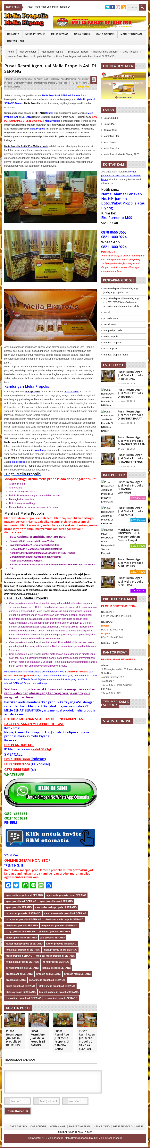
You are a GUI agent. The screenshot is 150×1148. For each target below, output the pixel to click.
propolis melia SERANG (77, 974)
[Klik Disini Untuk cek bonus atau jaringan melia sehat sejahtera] (125, 87)
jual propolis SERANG (52, 937)
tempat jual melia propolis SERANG (59, 992)
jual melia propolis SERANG (54, 931)
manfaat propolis (112, 342)
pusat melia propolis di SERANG (47, 980)
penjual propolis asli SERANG (22, 968)
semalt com (110, 324)
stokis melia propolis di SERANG (57, 986)
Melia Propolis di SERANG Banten (61, 95)
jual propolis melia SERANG (21, 937)
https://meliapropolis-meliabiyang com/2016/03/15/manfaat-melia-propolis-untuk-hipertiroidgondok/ (121, 302)
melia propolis (32, 391)
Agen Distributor (27, 51)
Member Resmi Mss (18, 56)
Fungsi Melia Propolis (22, 473)
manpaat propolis (113, 330)
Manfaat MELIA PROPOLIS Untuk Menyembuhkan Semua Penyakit (129, 535)
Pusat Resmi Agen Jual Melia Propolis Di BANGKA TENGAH (131, 458)
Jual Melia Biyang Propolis (108, 1138)
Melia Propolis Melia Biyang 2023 (121, 154)
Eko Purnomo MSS (23, 79)
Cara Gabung (105, 34)
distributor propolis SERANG (22, 925)
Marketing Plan (131, 34)
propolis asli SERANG (48, 974)
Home (10, 51)
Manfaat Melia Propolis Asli (19, 675)
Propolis (79, 154)
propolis (62, 162)
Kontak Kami (15, 41)
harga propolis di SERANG (20, 931)
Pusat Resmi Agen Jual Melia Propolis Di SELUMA (130, 581)
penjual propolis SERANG (56, 968)
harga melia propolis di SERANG (59, 925)
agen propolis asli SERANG (21, 901)
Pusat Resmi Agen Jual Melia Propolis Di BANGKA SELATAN (87, 1040)
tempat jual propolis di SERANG (23, 998)
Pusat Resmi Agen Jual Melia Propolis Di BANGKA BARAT (63, 1040)
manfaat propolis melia (116, 354)
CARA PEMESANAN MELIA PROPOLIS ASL (33, 724)
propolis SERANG (16, 980)
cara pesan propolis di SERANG (23, 919)
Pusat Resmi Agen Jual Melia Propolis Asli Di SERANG (50, 68)
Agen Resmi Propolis (52, 51)
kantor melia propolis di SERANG (24, 943)
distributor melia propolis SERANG (64, 919)
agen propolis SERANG (19, 907)
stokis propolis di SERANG (21, 992)
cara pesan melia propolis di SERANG (65, 913)
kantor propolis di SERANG (61, 943)
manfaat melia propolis (105, 51)
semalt (107, 312)
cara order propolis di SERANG (23, 913)
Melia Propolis (35, 34)
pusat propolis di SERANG (20, 986)
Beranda (13, 34)
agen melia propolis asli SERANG (24, 895)
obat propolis (110, 348)
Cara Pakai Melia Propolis (26, 598)
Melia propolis (11, 458)
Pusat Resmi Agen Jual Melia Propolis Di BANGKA (38, 1038)
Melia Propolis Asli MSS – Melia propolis (26, 146)
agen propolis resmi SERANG (56, 901)
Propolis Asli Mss (42, 56)
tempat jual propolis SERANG (61, 998)
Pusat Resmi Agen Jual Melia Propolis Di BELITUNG (14, 1038)
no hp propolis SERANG (56, 962)
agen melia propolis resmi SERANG (66, 895)
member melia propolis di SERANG (55, 955)
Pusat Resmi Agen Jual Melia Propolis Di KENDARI (130, 511)
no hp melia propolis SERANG (22, 962)
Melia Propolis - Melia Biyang (63, 1138)
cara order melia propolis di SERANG (56, 907)
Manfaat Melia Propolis (24, 513)
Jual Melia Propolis (77, 671)
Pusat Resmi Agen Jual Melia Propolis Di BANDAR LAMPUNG (130, 487)
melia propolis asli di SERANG (60, 949)
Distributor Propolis (78, 51)
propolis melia (111, 318)
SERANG (40, 113)
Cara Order (82, 34)
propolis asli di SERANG (19, 974)
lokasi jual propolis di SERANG (23, 949)
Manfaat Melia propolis (20, 518)
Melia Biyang (59, 34)
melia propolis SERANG (19, 955)
